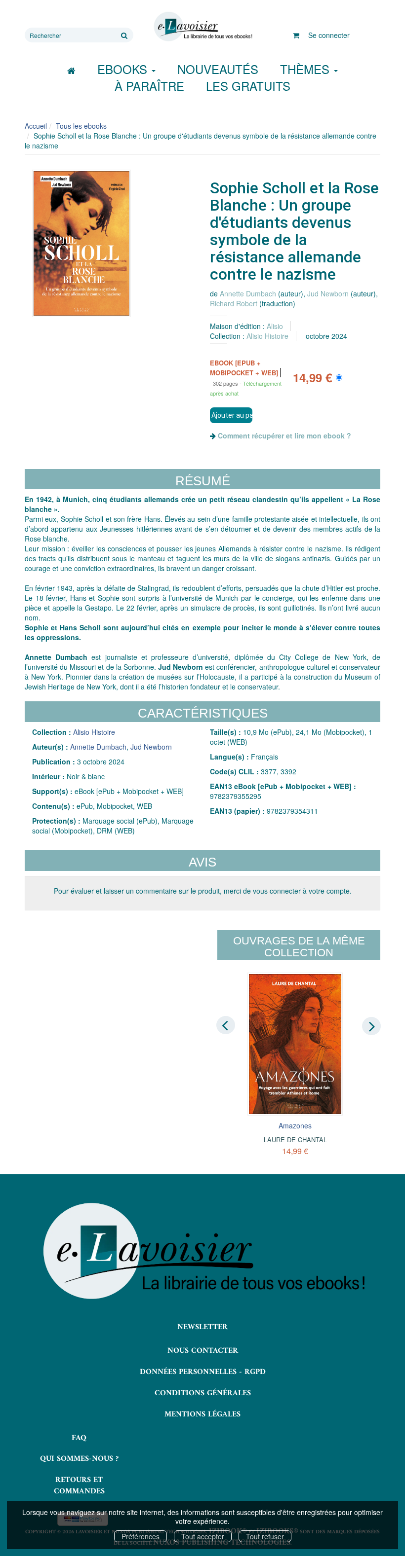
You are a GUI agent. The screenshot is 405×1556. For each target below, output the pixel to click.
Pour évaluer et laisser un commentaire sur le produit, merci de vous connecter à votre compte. (203, 891)
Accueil (36, 126)
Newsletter (202, 1327)
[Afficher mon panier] (296, 35)
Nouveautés (217, 68)
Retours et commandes (79, 1485)
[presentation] (225, 1025)
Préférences (141, 1536)
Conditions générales (203, 1393)
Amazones (295, 1125)
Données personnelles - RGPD (203, 1372)
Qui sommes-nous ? (79, 1459)
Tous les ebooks (81, 126)
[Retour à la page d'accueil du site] (202, 26)
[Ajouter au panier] (231, 415)
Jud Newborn (328, 293)
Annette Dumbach (248, 293)
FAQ (79, 1438)
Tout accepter (202, 1536)
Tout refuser (265, 1536)
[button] (81, 244)
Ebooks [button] (124, 68)
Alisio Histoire (267, 336)
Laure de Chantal (295, 1139)
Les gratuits (248, 85)
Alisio (275, 326)
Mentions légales (202, 1414)
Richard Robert (233, 303)
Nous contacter (202, 1351)
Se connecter (329, 35)
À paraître (149, 85)
